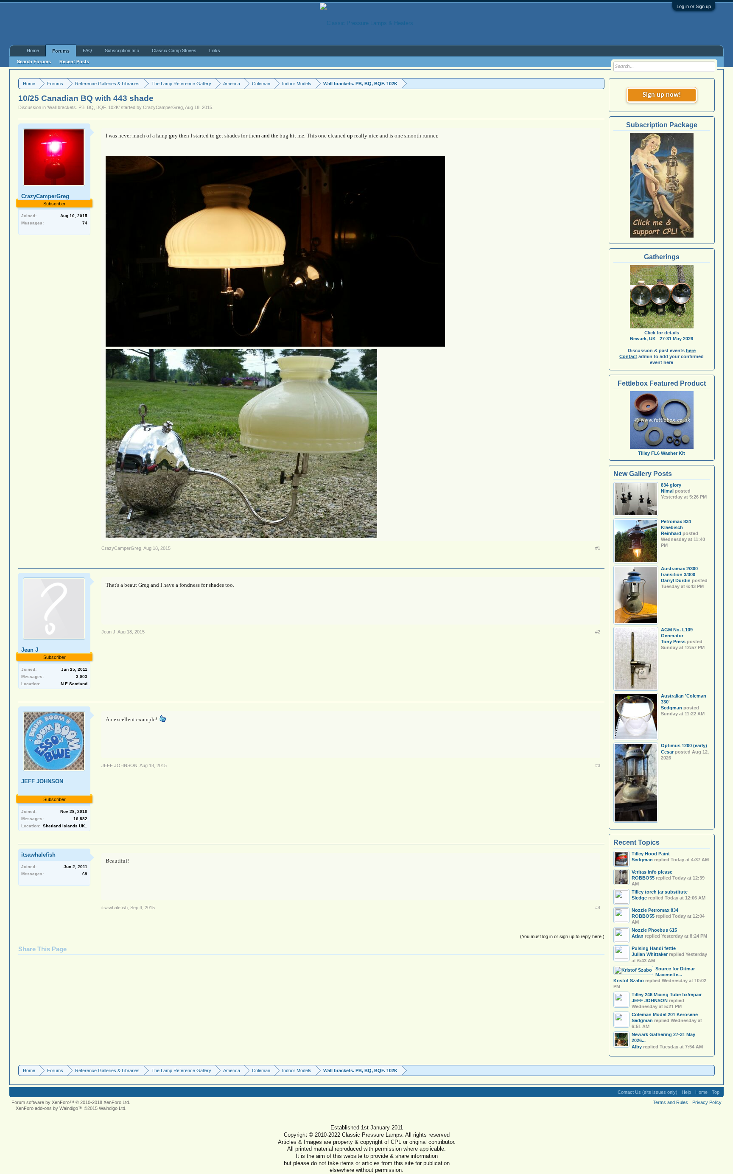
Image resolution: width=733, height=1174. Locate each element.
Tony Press (673, 641)
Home (33, 50)
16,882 (80, 818)
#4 (597, 907)
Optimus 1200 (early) (684, 745)
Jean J (29, 650)
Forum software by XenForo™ (70, 1102)
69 (84, 873)
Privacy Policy (707, 1102)
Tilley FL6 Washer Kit (661, 453)
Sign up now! (662, 95)
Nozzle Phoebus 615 (654, 930)
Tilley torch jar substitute (660, 891)
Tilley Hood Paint (651, 853)
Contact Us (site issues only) (647, 1092)
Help (686, 1092)
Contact (628, 356)
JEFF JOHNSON (42, 781)
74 (84, 223)
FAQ (87, 50)
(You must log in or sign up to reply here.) (562, 936)
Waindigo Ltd (112, 1108)
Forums (61, 50)
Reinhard (671, 533)
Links (214, 50)
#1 (597, 548)
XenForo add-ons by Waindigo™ (49, 1108)
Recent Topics (636, 842)
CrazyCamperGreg (163, 107)
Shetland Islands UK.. (65, 826)
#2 (597, 631)
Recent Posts (74, 61)
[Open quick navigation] (599, 83)
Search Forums (34, 61)
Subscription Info (122, 50)
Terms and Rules (670, 1102)
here (691, 350)
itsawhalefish (38, 855)
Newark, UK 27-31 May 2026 (661, 338)
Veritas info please (652, 871)
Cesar (667, 751)
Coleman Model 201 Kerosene (665, 1014)
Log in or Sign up (694, 6)
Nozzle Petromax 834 (655, 910)
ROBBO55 (643, 877)
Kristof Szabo (628, 980)
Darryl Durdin (676, 580)
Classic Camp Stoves (174, 50)
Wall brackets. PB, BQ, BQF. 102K (83, 107)
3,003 (81, 676)
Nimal (667, 490)
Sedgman (671, 707)
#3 (597, 765)
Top (715, 1092)
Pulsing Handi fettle (654, 948)
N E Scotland (74, 683)
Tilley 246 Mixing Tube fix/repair (667, 994)
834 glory (671, 485)
